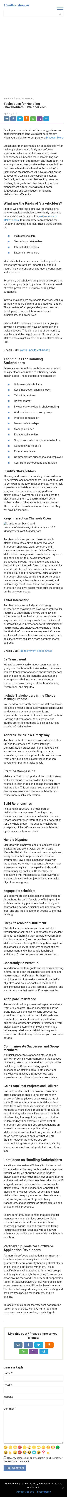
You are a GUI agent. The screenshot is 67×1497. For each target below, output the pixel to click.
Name (8, 1373)
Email (8, 1385)
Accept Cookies (25, 1491)
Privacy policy (43, 1491)
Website (8, 1396)
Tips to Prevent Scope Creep (35, 650)
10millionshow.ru (16, 5)
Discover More (54, 137)
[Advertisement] (33, 56)
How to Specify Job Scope (34, 350)
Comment (9, 1408)
